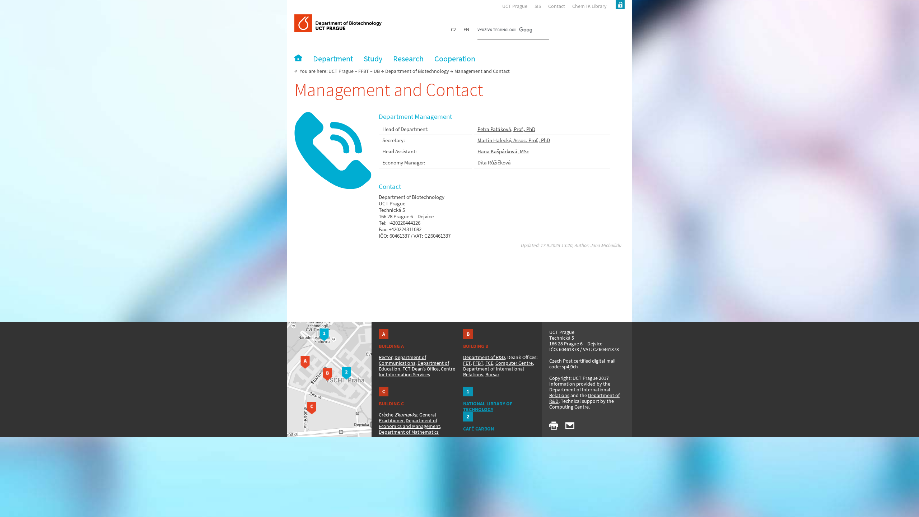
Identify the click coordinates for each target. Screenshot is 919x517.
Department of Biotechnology (417, 71)
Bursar (492, 374)
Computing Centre (569, 407)
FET (467, 363)
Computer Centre (514, 363)
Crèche (398, 414)
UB (377, 71)
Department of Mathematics (409, 432)
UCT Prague (514, 6)
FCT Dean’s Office (420, 368)
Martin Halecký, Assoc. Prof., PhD (513, 140)
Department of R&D (484, 357)
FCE (489, 363)
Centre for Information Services (417, 371)
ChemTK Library (589, 6)
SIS (538, 6)
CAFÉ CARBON (478, 428)
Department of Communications (402, 360)
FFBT (363, 71)
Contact (556, 6)
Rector (385, 357)
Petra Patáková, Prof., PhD (506, 129)
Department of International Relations (579, 392)
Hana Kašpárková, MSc (503, 151)
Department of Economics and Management (409, 423)
